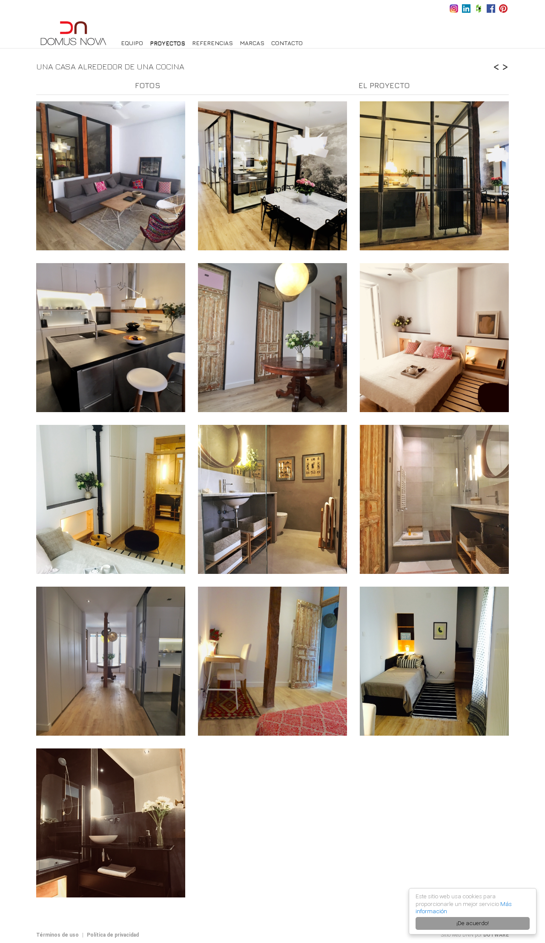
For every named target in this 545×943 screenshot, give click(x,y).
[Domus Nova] (73, 32)
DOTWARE (496, 935)
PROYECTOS (167, 42)
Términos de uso (57, 935)
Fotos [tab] (148, 85)
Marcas (252, 42)
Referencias (212, 42)
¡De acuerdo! (472, 923)
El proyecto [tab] (384, 85)
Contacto (287, 42)
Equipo (132, 42)
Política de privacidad (113, 935)
